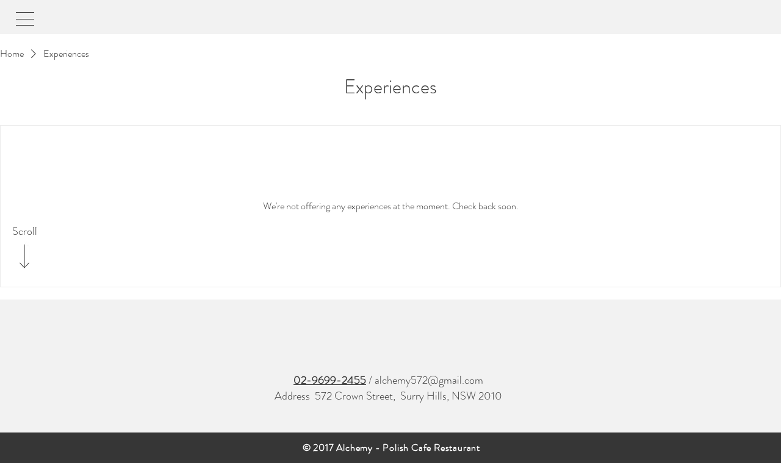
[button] (25, 19)
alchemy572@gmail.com (429, 380)
